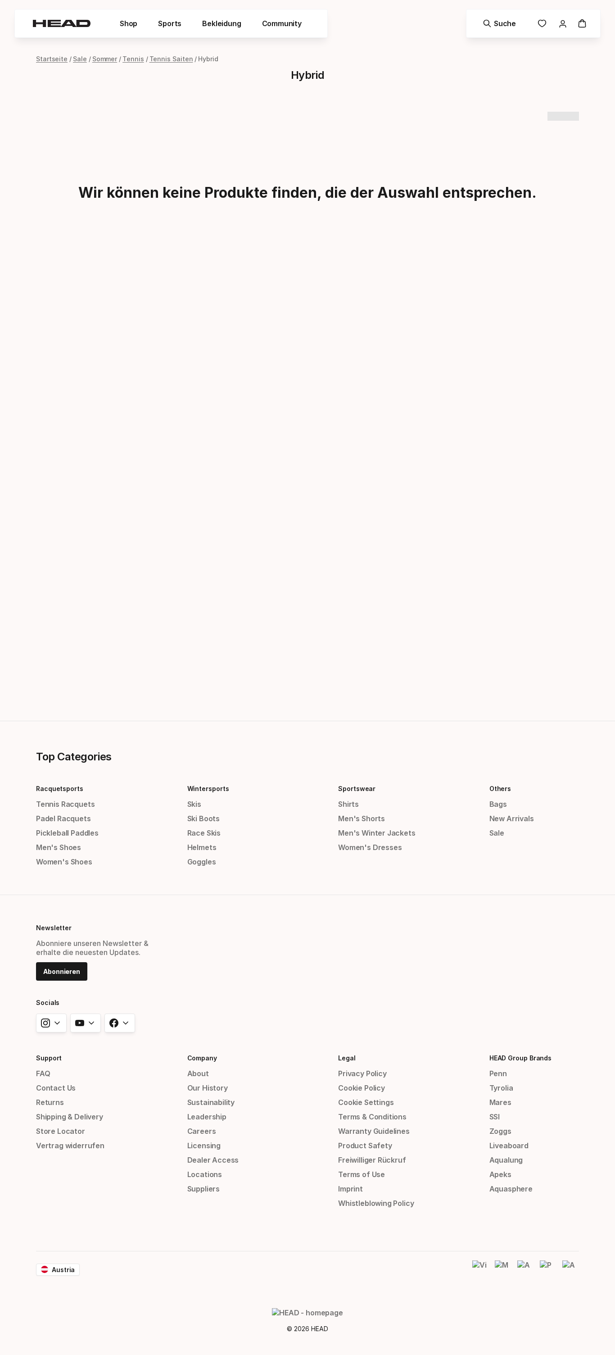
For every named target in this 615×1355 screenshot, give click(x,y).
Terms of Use (361, 1174)
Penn (498, 1073)
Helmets (202, 847)
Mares (500, 1102)
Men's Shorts (361, 818)
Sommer (105, 59)
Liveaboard (509, 1145)
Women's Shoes (64, 861)
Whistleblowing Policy (376, 1203)
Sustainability (211, 1102)
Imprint (350, 1188)
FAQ (43, 1073)
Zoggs (500, 1131)
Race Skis (204, 832)
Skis (194, 804)
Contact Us (56, 1087)
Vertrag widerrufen (70, 1145)
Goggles (201, 861)
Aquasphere (511, 1188)
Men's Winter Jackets (376, 832)
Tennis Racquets (65, 804)
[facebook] (119, 1023)
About (198, 1073)
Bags (498, 804)
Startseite (52, 59)
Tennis (133, 59)
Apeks (500, 1174)
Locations (204, 1174)
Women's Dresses (370, 847)
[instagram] (51, 1023)
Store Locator (60, 1131)
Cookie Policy (361, 1087)
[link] (542, 23)
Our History (207, 1087)
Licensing (204, 1145)
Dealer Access (213, 1159)
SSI (494, 1116)
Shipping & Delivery (69, 1116)
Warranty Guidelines (374, 1131)
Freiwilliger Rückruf (372, 1159)
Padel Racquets (63, 818)
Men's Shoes (58, 847)
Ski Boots (203, 818)
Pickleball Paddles (67, 832)
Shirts (348, 804)
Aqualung (506, 1159)
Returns (50, 1102)
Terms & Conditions (372, 1116)
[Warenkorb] (582, 23)
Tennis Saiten (171, 59)
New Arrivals (511, 818)
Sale (80, 59)
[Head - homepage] (61, 23)
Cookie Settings (365, 1102)
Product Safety (365, 1145)
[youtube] (85, 1023)
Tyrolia (501, 1087)
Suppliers (203, 1188)
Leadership (206, 1116)
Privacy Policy (362, 1073)
